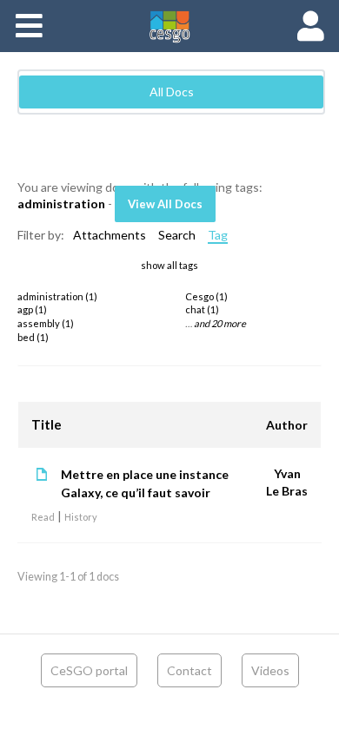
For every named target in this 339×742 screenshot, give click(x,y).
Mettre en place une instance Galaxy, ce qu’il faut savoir (145, 483)
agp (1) (32, 309)
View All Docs (165, 204)
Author (287, 424)
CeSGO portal (89, 670)
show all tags (169, 265)
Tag (218, 234)
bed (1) (33, 337)
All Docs (172, 91)
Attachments (109, 234)
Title (46, 424)
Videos (270, 670)
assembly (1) (45, 323)
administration (61, 203)
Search (177, 234)
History (80, 516)
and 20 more (220, 323)
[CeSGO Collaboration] (169, 26)
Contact (189, 670)
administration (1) (57, 296)
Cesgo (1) (206, 296)
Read (43, 516)
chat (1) (202, 309)
